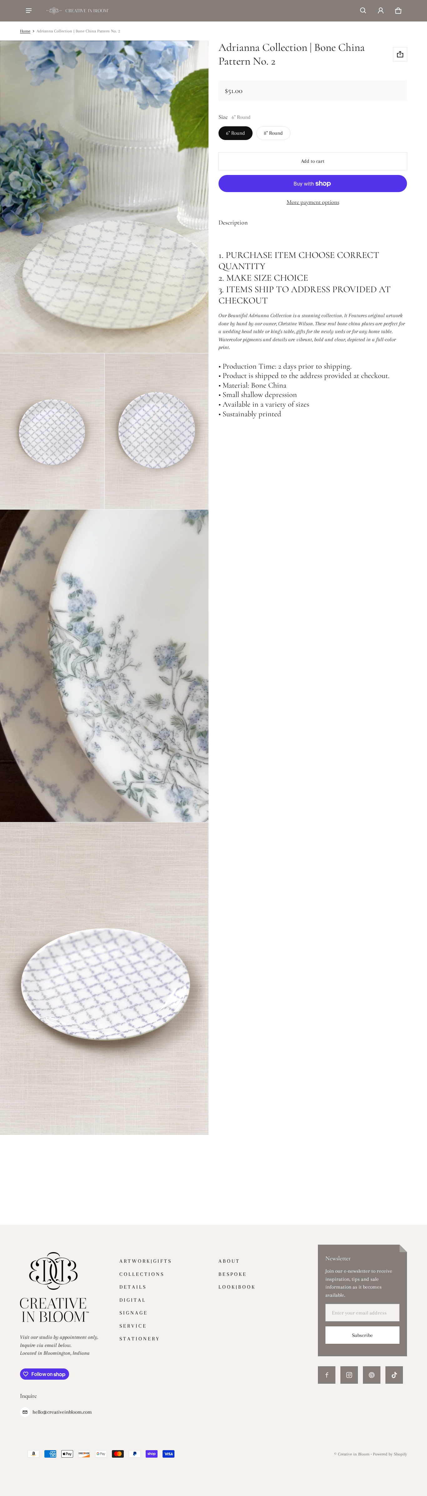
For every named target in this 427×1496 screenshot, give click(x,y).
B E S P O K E (232, 1274)
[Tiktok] (394, 1375)
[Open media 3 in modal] (52, 431)
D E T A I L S (132, 1287)
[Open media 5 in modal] (104, 666)
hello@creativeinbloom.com (62, 1412)
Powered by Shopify (390, 1453)
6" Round (235, 133)
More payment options (313, 202)
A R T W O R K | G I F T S (145, 1261)
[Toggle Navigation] (29, 10)
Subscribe (362, 1335)
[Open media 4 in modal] (157, 431)
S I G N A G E (133, 1313)
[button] (363, 10)
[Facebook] (326, 1375)
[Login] (380, 10)
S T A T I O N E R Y (139, 1339)
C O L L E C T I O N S (141, 1274)
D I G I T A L (132, 1300)
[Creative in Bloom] (77, 10)
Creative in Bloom (353, 1453)
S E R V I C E (132, 1326)
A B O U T (229, 1261)
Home (25, 30)
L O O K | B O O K (236, 1287)
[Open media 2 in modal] (104, 197)
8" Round (273, 133)
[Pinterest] (371, 1375)
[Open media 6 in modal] (104, 978)
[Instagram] (349, 1375)
